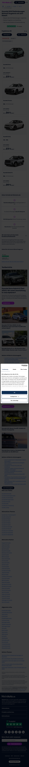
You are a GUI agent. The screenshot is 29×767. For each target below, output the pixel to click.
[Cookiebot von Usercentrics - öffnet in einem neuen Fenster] (21, 365)
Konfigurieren (13, 396)
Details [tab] (14, 369)
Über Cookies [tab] (24, 369)
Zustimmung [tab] (5, 369)
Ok (14, 392)
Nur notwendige (14, 400)
